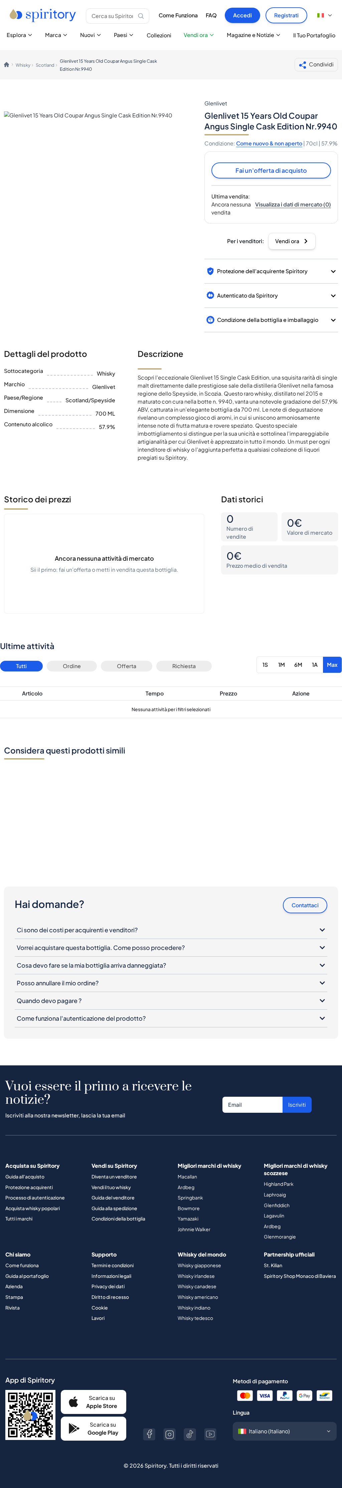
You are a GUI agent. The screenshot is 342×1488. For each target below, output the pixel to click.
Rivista (12, 1308)
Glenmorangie (280, 1236)
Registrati (286, 15)
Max (332, 664)
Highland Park (279, 1184)
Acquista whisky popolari (32, 1208)
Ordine (72, 665)
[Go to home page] (43, 15)
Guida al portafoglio (27, 1276)
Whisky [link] (23, 65)
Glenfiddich (277, 1205)
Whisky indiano (194, 1308)
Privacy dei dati (108, 1286)
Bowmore (189, 1208)
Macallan (187, 1176)
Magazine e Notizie (250, 34)
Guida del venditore (113, 1197)
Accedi (242, 15)
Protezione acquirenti (29, 1187)
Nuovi (87, 34)
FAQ (211, 15)
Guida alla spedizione (114, 1208)
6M (298, 664)
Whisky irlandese (196, 1276)
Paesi (120, 34)
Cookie (100, 1308)
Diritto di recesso (110, 1297)
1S (265, 664)
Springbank (190, 1197)
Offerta (126, 665)
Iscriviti (297, 1104)
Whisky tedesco (195, 1318)
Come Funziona (178, 15)
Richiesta (184, 665)
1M (281, 664)
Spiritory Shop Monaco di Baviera (300, 1276)
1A (315, 664)
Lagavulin (274, 1215)
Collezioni (159, 35)
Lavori (98, 1318)
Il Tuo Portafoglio (314, 35)
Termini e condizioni (113, 1265)
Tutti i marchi (18, 1218)
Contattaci (305, 905)
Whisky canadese (197, 1286)
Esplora (16, 34)
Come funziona (22, 1265)
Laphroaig (275, 1194)
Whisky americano (198, 1297)
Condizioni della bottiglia (118, 1218)
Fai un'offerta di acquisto (271, 170)
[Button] (149, 1434)
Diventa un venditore (114, 1176)
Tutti (21, 665)
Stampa (14, 1297)
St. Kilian (273, 1265)
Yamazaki (188, 1218)
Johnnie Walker (194, 1229)
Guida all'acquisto (24, 1176)
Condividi (321, 64)
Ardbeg (186, 1187)
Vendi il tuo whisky (111, 1187)
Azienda (14, 1286)
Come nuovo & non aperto (269, 143)
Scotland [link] (45, 65)
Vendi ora (196, 34)
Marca (53, 34)
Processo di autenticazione (35, 1197)
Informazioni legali (111, 1276)
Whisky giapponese (199, 1265)
